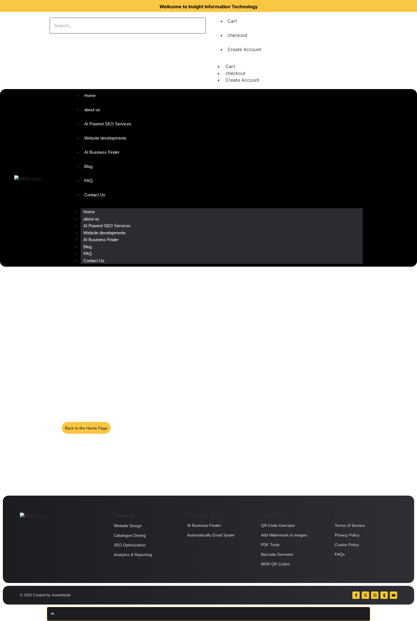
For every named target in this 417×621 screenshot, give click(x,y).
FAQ (87, 253)
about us (91, 218)
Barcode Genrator (277, 554)
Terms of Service (350, 525)
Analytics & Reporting (133, 554)
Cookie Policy (347, 544)
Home (89, 211)
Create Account (244, 49)
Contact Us (93, 260)
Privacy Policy (347, 535)
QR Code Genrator (278, 525)
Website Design (128, 525)
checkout (237, 35)
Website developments (104, 232)
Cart (232, 21)
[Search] (67, 39)
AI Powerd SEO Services (106, 225)
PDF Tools (270, 544)
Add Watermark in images (284, 535)
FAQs (340, 554)
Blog (87, 246)
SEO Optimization (130, 545)
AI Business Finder (101, 239)
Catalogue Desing (130, 535)
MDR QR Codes (275, 564)
